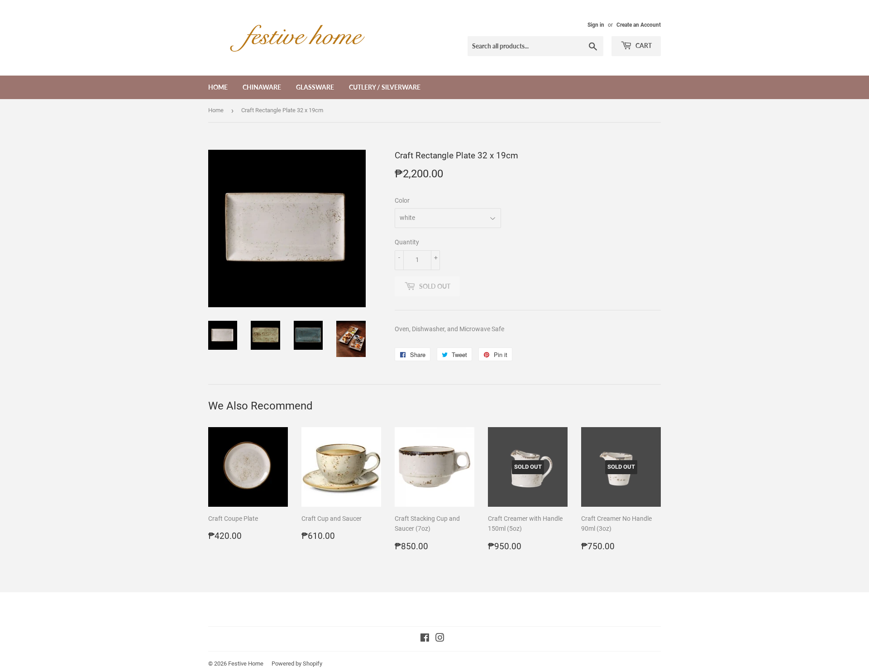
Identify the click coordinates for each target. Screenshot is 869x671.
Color (402, 200)
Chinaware (262, 87)
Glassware (315, 87)
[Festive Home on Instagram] (439, 638)
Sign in (595, 25)
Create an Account (638, 25)
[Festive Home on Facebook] (425, 638)
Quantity (407, 242)
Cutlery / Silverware (384, 87)
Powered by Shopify (297, 663)
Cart (643, 45)
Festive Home (245, 663)
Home (218, 87)
